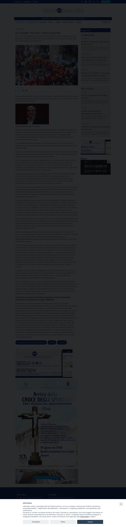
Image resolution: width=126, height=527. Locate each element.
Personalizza (36, 522)
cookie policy (84, 516)
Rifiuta (63, 522)
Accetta (90, 522)
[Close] (121, 504)
